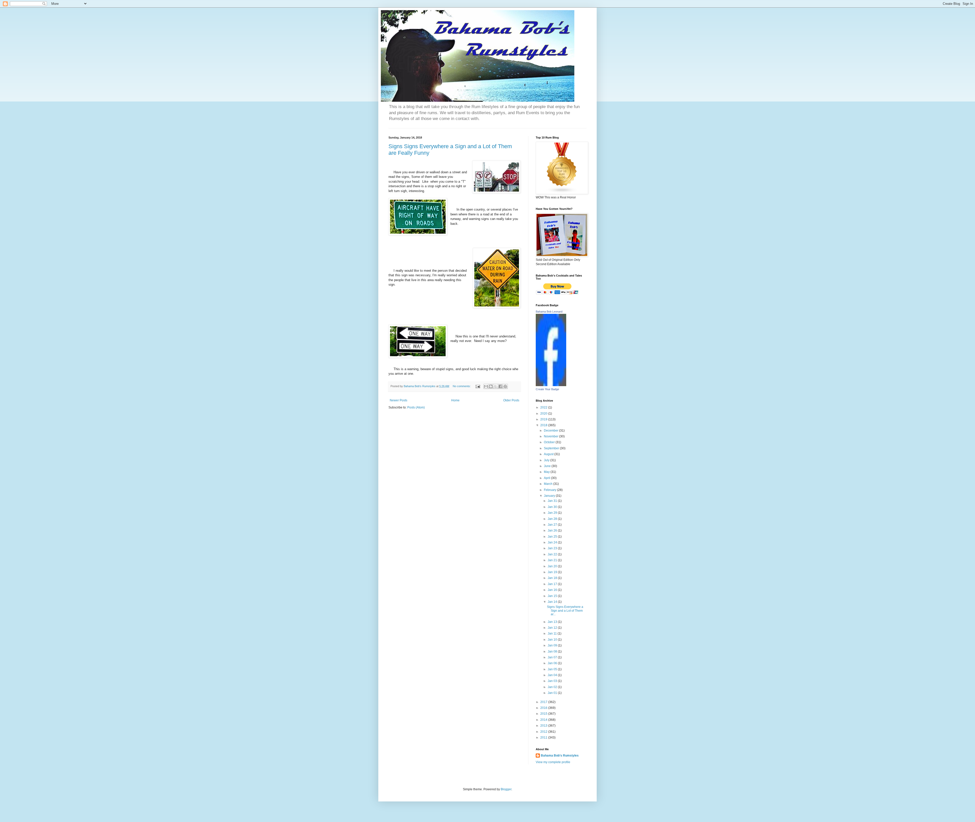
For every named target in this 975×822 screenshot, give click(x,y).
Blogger (506, 789)
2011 (544, 737)
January (550, 496)
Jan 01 (553, 693)
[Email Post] (477, 386)
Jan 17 (553, 584)
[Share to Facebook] (500, 386)
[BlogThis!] (490, 386)
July (547, 460)
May (547, 472)
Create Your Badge (547, 389)
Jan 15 (553, 596)
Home (455, 400)
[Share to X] (495, 386)
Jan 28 (553, 519)
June (547, 466)
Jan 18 (553, 578)
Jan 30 (553, 507)
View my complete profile (553, 762)
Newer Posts (398, 400)
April (547, 478)
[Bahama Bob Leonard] (551, 385)
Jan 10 (553, 639)
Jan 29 (553, 513)
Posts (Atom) (416, 407)
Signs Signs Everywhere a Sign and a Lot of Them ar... (565, 610)
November (551, 436)
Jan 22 (553, 554)
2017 (544, 702)
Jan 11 (553, 633)
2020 (544, 413)
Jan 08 (553, 651)
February (550, 490)
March (548, 484)
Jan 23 (553, 548)
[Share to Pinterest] (505, 386)
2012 (544, 731)
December (551, 430)
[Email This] (486, 386)
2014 (544, 720)
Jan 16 (553, 590)
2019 (544, 419)
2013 (544, 725)
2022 (544, 407)
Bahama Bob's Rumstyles (560, 755)
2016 (544, 708)
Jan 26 (553, 530)
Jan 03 (553, 681)
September (552, 448)
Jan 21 (553, 560)
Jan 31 (553, 501)
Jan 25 (553, 536)
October (550, 442)
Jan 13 (553, 622)
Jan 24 (553, 542)
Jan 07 (553, 657)
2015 (544, 713)
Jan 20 (553, 566)
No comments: (462, 386)
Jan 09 (553, 645)
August (549, 454)
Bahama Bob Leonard (549, 311)
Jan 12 (553, 627)
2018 (544, 425)
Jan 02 (553, 687)
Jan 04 (553, 675)
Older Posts (511, 400)
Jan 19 (553, 572)
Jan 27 (553, 524)
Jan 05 (553, 669)
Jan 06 (553, 663)
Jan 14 (553, 602)
